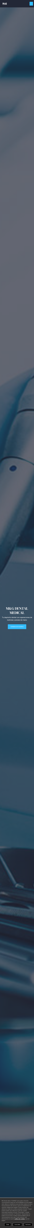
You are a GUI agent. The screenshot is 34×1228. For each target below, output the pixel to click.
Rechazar (28, 1224)
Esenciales (17, 1224)
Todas (7, 1224)
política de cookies (20, 1219)
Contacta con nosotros (17, 626)
